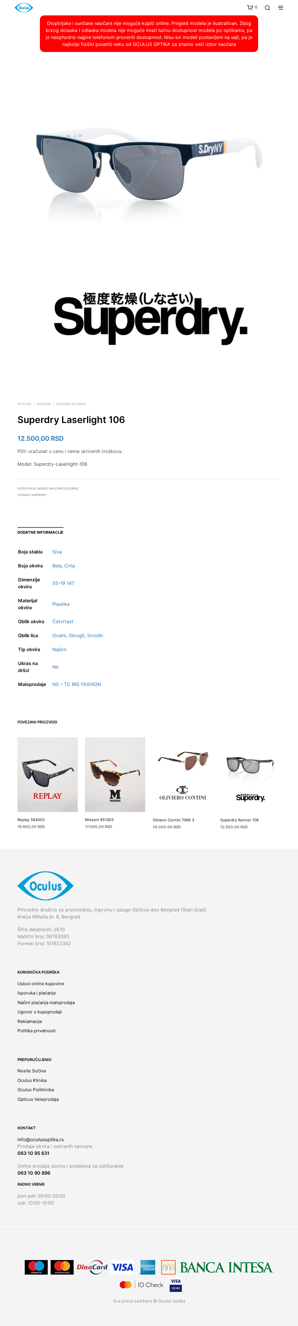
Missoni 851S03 (99, 819)
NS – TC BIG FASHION (76, 684)
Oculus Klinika (32, 1080)
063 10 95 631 (33, 1153)
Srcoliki (95, 635)
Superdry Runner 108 (239, 820)
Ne (55, 667)
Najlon (59, 649)
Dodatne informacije (40, 532)
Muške (43, 488)
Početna (24, 404)
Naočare (44, 404)
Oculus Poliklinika (35, 1089)
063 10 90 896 (33, 1173)
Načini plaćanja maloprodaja (46, 1002)
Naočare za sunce (71, 404)
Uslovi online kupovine (40, 983)
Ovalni (59, 635)
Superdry (39, 495)
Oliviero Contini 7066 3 (173, 820)
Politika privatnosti (36, 1030)
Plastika (61, 604)
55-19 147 (63, 583)
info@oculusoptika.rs (40, 1139)
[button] (252, 7)
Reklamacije (29, 1021)
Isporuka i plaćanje (36, 993)
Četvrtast (62, 621)
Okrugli (76, 635)
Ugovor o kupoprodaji (39, 1012)
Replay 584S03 (31, 819)
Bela (57, 566)
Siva (57, 552)
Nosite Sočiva (31, 1071)
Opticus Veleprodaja (38, 1099)
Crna (69, 566)
